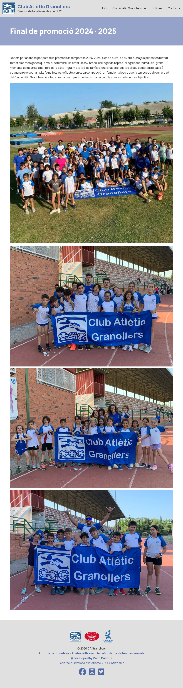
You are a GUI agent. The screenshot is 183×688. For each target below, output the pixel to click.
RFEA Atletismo (114, 663)
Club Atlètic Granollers (44, 6)
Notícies (157, 8)
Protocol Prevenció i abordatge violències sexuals (108, 653)
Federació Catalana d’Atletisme (80, 663)
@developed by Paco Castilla (91, 658)
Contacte (174, 8)
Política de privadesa (54, 653)
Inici (104, 8)
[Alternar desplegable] (145, 8)
